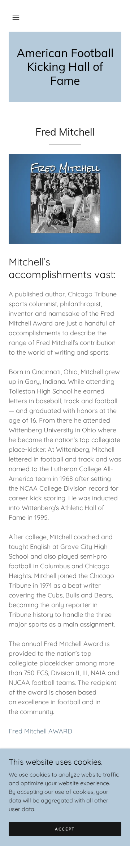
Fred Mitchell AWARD (40, 731)
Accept (65, 829)
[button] (16, 17)
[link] (65, 66)
